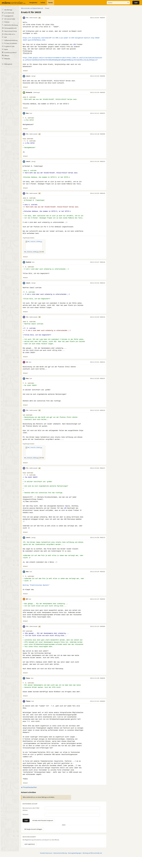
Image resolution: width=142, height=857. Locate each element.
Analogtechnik (8, 16)
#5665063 (102, 92)
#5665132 (102, 283)
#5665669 (102, 626)
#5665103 (102, 161)
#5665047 (102, 18)
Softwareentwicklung (10, 40)
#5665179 (102, 537)
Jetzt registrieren (29, 844)
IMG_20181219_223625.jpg (31, 458)
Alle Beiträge (8, 10)
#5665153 (102, 410)
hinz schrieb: (28, 139)
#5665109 (102, 193)
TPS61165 (26, 53)
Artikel (43, 3)
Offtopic (6, 56)
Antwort (25, 71)
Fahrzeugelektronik (10, 28)
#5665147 (102, 378)
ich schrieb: (28, 415)
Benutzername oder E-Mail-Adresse (31, 809)
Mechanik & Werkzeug (11, 25)
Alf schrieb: (28, 631)
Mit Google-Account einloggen (33, 829)
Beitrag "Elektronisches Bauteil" (36, 585)
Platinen (7, 22)
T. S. (27, 18)
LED (74, 44)
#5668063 (102, 701)
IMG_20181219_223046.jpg (31, 252)
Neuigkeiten (33, 3)
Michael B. (29, 92)
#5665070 (102, 113)
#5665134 (102, 317)
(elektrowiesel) (33, 18)
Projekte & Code (9, 46)
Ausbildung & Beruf (10, 53)
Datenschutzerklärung (60, 853)
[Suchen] (128, 3)
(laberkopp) (36, 92)
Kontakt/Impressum (46, 853)
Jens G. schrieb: (29, 97)
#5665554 (102, 599)
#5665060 (102, 76)
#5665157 (102, 468)
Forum (50, 3)
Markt (6, 49)
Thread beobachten (29, 787)
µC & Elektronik (9, 13)
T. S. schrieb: (28, 118)
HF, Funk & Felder (9, 19)
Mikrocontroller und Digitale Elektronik (32, 8)
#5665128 (102, 262)
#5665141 (102, 362)
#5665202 (102, 572)
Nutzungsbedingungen (74, 853)
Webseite (7, 59)
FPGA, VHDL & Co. (9, 34)
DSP (5, 37)
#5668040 (102, 678)
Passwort (25, 814)
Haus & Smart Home (10, 31)
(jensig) (33, 76)
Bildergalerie (8, 64)
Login (136, 3)
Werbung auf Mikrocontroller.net (92, 853)
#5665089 (102, 134)
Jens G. (28, 76)
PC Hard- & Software (10, 43)
